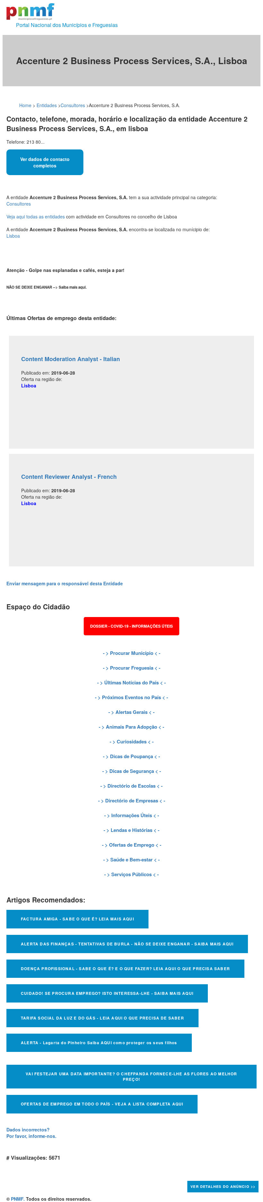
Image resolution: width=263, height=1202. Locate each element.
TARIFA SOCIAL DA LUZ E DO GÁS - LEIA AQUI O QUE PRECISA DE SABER (102, 1018)
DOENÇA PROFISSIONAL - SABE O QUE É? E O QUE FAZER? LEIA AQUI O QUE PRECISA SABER (125, 968)
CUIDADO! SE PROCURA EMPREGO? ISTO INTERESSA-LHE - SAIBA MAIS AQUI (107, 993)
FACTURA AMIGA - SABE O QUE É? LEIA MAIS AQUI (77, 919)
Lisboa (13, 236)
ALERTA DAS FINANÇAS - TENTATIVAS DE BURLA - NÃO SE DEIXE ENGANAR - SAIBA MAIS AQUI (127, 944)
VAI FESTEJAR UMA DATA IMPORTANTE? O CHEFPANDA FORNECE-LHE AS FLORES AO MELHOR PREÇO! (131, 1076)
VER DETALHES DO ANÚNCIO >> (223, 1186)
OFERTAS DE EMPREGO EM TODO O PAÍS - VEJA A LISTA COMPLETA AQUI (102, 1104)
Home (25, 105)
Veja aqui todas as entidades (35, 216)
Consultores (73, 105)
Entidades (47, 105)
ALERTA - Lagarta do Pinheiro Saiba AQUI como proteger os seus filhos (99, 1042)
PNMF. (18, 1199)
